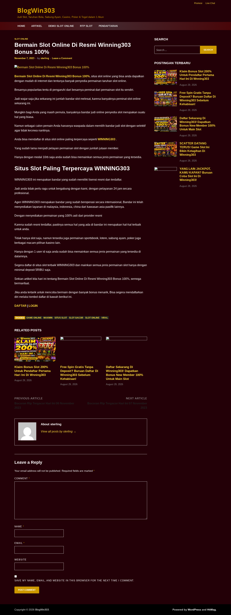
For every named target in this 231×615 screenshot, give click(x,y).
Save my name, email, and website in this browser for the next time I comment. (74, 580)
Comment (22, 478)
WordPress (194, 609)
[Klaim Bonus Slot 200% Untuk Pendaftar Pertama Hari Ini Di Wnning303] (35, 350)
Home (21, 25)
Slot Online (21, 39)
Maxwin (48, 318)
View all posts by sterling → (58, 431)
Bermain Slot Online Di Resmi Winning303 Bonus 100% (52, 76)
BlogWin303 (36, 10)
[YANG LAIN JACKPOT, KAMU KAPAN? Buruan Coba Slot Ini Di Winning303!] (165, 169)
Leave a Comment (62, 58)
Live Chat (210, 3)
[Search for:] (185, 50)
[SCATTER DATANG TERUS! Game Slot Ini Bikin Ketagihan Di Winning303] (165, 143)
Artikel (36, 25)
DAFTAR (20, 305)
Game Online (34, 318)
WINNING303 (106, 139)
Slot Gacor (76, 318)
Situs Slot (61, 318)
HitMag (211, 609)
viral (104, 318)
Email (19, 543)
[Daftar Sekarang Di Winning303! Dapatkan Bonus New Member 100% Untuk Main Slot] (126, 350)
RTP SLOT (86, 25)
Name (19, 526)
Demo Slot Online (61, 25)
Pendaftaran (108, 25)
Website (20, 559)
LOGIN (33, 305)
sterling (45, 58)
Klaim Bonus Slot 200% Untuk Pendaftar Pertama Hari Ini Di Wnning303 (32, 371)
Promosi (198, 3)
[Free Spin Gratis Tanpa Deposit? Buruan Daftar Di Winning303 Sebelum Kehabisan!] (80, 350)
